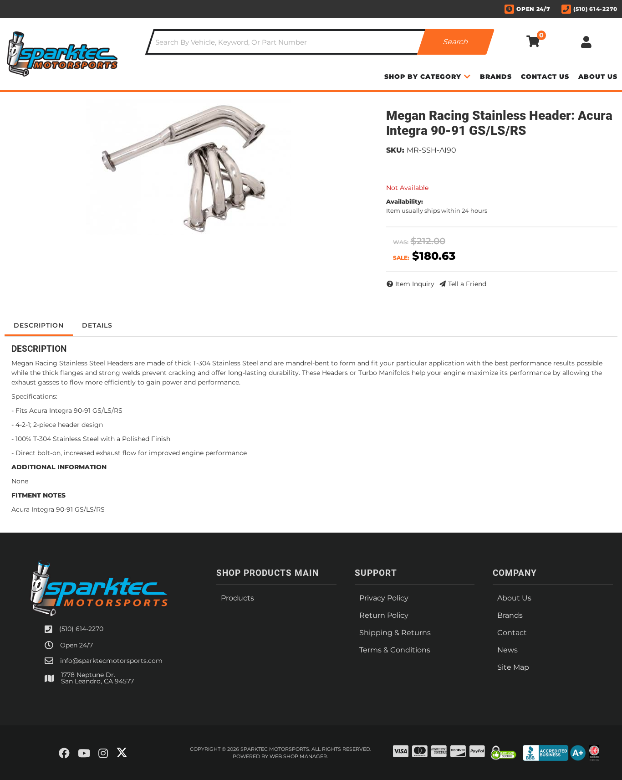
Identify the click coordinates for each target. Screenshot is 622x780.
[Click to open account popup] (586, 42)
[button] (319, 42)
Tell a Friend (467, 284)
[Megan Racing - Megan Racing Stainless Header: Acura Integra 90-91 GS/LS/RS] (188, 167)
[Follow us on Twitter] (121, 752)
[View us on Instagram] (103, 753)
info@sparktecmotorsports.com (111, 660)
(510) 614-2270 (81, 629)
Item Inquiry (414, 284)
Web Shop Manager (298, 756)
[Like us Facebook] (64, 753)
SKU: (395, 150)
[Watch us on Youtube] (84, 753)
